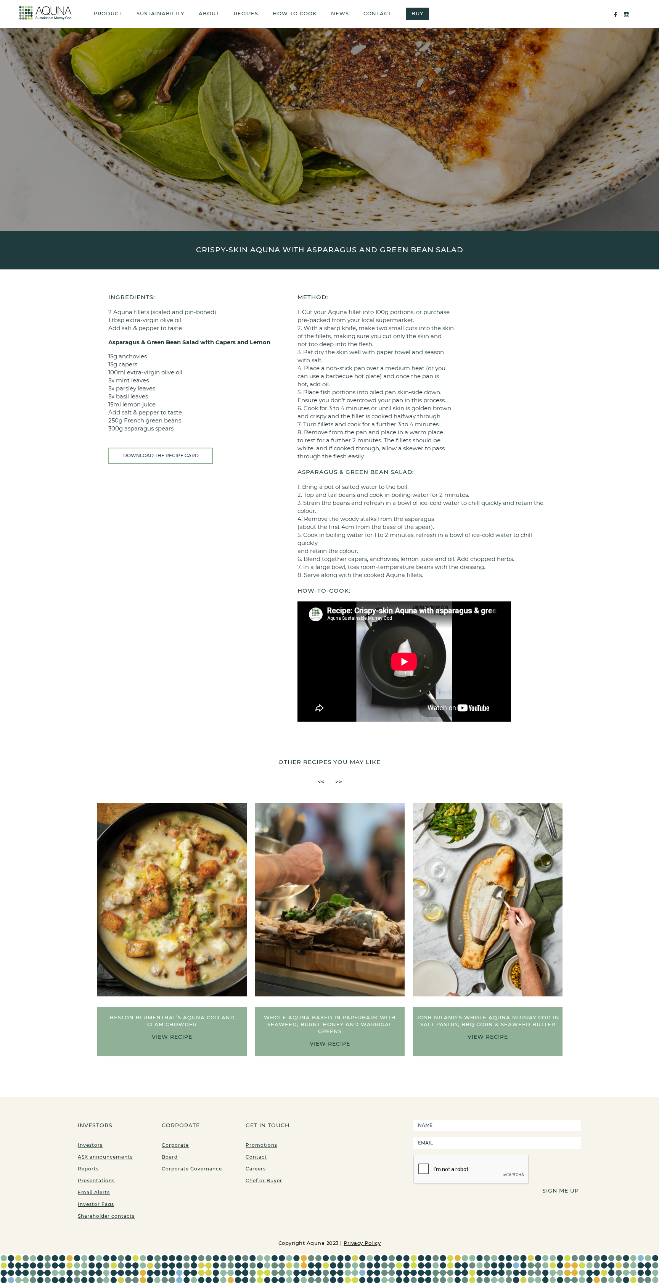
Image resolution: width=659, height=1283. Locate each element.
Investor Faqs (96, 1204)
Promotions (261, 1145)
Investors (90, 1145)
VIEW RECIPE (172, 1036)
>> (338, 781)
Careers (256, 1169)
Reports (88, 1169)
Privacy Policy (362, 1243)
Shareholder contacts (106, 1216)
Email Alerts (94, 1192)
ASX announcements (105, 1157)
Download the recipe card (161, 455)
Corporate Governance (192, 1169)
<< (320, 781)
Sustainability (160, 13)
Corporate (175, 1145)
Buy (417, 13)
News (340, 13)
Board (170, 1157)
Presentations (96, 1180)
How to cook (295, 13)
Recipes (246, 13)
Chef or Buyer (264, 1180)
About (209, 13)
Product (108, 13)
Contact (377, 13)
